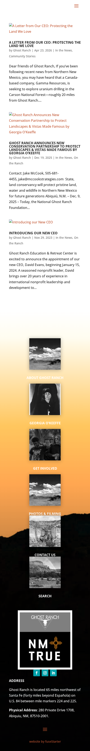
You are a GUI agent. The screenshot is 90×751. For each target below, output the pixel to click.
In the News (63, 50)
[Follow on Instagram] (45, 673)
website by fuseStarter (45, 741)
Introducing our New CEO (33, 233)
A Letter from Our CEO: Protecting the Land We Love (45, 44)
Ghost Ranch (22, 50)
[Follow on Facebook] (36, 673)
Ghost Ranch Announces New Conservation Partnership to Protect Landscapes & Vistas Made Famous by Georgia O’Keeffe (44, 148)
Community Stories (22, 56)
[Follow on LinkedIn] (53, 673)
